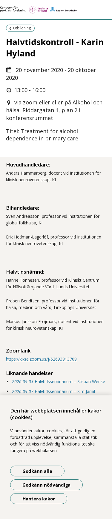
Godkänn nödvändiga (46, 485)
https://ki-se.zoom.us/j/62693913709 (41, 359)
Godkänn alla (37, 471)
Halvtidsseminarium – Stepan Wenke (58, 381)
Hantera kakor (38, 499)
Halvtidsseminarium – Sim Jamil (53, 391)
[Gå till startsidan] (56, 10)
